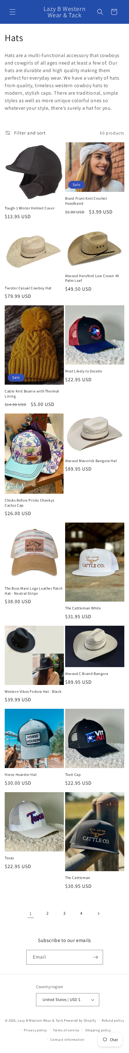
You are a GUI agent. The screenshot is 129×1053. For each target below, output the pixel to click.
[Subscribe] (96, 957)
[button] (12, 12)
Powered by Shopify (80, 1020)
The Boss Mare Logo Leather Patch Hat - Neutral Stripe (33, 591)
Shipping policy (98, 1030)
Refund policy (113, 1020)
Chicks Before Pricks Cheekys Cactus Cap (29, 503)
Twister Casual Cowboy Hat (28, 288)
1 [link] (30, 913)
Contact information (67, 1039)
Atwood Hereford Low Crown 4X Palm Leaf (92, 278)
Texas (9, 858)
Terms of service (66, 1030)
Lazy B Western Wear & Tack (40, 1020)
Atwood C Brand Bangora (86, 673)
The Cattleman (77, 877)
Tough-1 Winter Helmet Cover (29, 208)
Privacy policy (35, 1030)
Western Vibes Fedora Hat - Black (33, 691)
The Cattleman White (83, 608)
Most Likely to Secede (83, 371)
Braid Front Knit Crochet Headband (86, 201)
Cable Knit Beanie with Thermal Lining (32, 393)
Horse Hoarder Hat (21, 774)
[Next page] (98, 913)
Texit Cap (73, 774)
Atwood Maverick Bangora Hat (91, 460)
